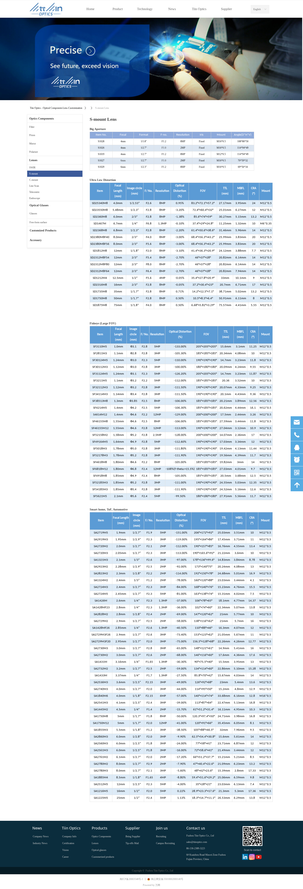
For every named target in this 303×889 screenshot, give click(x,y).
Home (90, 9)
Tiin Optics (199, 9)
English (257, 9)
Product (118, 9)
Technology (145, 9)
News (172, 9)
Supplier (226, 9)
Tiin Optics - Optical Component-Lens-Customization (56, 108)
